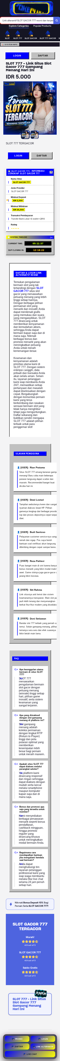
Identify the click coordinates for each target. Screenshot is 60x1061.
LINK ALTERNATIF (45, 1046)
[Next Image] (54, 108)
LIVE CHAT (32, 1054)
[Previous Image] (6, 108)
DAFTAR (43, 55)
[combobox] (27, 20)
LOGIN (17, 55)
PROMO (19, 1038)
